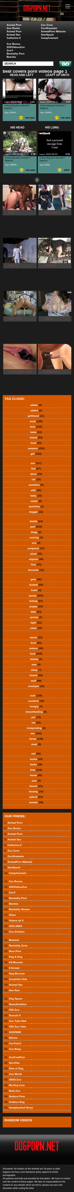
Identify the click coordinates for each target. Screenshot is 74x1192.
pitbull (36, 796)
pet (36, 717)
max (36, 664)
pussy (36, 595)
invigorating (36, 728)
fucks (36, 764)
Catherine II (14, 37)
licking (36, 601)
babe (36, 432)
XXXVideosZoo (16, 47)
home (36, 775)
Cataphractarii (49, 37)
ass (36, 463)
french (36, 786)
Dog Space (13, 998)
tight (36, 622)
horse (36, 738)
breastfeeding (36, 711)
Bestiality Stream (17, 909)
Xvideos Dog (14, 1102)
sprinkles (36, 506)
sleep (36, 669)
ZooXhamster (49, 28)
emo (36, 780)
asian (36, 553)
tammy (36, 659)
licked (36, 437)
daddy (36, 521)
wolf (36, 680)
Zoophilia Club (15, 979)
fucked (36, 584)
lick (36, 468)
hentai (36, 675)
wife (36, 490)
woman (36, 802)
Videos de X (14, 920)
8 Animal (11, 967)
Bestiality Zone (15, 945)
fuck (36, 653)
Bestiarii (11, 940)
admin (36, 405)
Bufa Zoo (12, 1090)
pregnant (36, 548)
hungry (36, 706)
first (36, 564)
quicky (36, 617)
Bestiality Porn (16, 53)
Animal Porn (14, 24)
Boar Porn (12, 951)
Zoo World (13, 1074)
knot (36, 642)
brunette (36, 569)
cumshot (36, 700)
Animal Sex (13, 34)
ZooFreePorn (14, 1057)
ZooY (10, 50)
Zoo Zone (47, 24)
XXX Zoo (11, 1009)
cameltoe (36, 484)
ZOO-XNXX (13, 926)
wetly (47, 164)
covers (12, 112)
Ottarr (10, 914)
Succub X (12, 1015)
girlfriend (36, 415)
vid (36, 479)
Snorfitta (12, 1062)
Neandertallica (15, 1004)
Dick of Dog (13, 1068)
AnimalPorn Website (53, 31)
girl (36, 453)
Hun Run (12, 990)
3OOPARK (12, 1032)
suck (36, 421)
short (36, 474)
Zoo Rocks (13, 28)
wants (36, 637)
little (36, 611)
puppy (36, 606)
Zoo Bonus (13, 43)
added (36, 410)
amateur (36, 448)
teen (36, 426)
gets (36, 579)
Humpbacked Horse (18, 1107)
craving (36, 537)
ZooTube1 (12, 1043)
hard (36, 442)
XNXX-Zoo (12, 1079)
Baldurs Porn (14, 1096)
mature (36, 648)
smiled (13, 164)
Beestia (11, 56)
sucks (36, 759)
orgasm (36, 559)
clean (36, 628)
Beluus (11, 1037)
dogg (36, 532)
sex (36, 733)
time (36, 769)
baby (36, 495)
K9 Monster (13, 962)
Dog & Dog (13, 956)
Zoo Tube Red (15, 1021)
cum (36, 695)
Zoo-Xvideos (14, 931)
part (36, 526)
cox (36, 542)
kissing (36, 791)
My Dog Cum (14, 1085)
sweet (36, 501)
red (36, 753)
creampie (36, 686)
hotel (36, 590)
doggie (36, 511)
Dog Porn (46, 14)
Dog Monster (14, 973)
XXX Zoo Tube (15, 1026)
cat (36, 722)
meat (36, 744)
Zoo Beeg (12, 1048)
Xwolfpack (47, 34)
